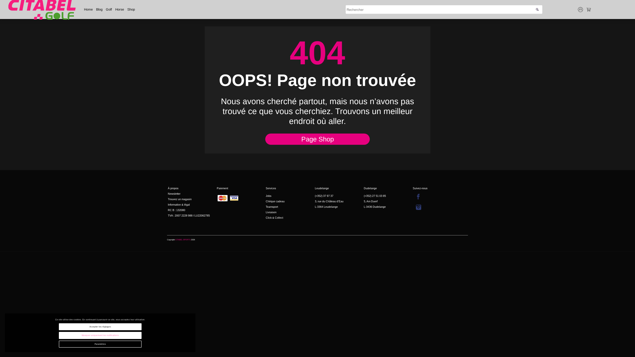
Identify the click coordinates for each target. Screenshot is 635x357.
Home (88, 9)
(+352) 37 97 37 (324, 196)
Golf (109, 9)
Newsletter (174, 193)
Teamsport (272, 206)
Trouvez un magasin (180, 199)
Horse (119, 9)
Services (271, 188)
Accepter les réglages (100, 327)
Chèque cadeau (275, 201)
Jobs (268, 196)
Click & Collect (274, 217)
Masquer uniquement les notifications (100, 335)
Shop (131, 9)
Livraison (271, 212)
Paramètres (100, 344)
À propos (173, 188)
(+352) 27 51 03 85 (375, 196)
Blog (99, 9)
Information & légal (179, 204)
